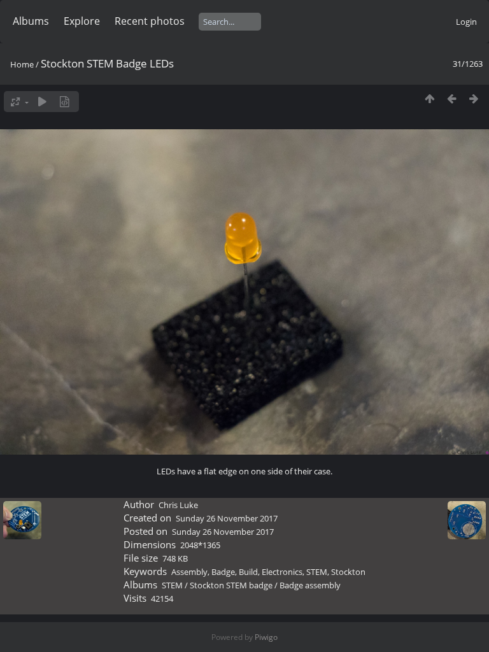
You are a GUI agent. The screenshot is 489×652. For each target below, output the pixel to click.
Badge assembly (310, 585)
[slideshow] (42, 101)
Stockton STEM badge (231, 585)
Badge (223, 572)
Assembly (189, 572)
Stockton (348, 572)
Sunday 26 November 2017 (227, 518)
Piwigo (266, 637)
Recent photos (150, 21)
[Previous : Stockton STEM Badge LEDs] (452, 98)
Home (22, 64)
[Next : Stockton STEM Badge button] (474, 98)
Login (466, 21)
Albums (31, 21)
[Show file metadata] (64, 101)
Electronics (282, 572)
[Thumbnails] (429, 98)
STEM (316, 572)
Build (248, 572)
